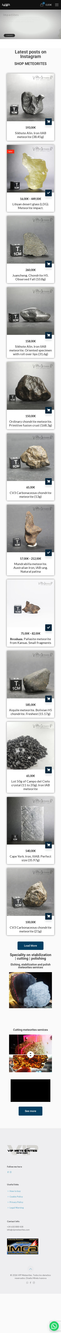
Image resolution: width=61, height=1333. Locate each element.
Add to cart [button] (48, 121)
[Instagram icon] (34, 1282)
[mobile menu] (56, 4)
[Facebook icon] (30, 1282)
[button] (54, 1326)
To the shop (9, 35)
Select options (48, 193)
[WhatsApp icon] (27, 1282)
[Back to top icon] (30, 1269)
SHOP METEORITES (30, 64)
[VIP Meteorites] (6, 5)
